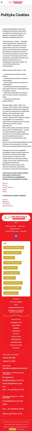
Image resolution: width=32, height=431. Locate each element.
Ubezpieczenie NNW (12, 231)
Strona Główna (10, 226)
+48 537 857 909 (9, 358)
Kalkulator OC (15, 229)
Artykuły (21, 226)
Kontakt (24, 231)
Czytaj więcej (20, 429)
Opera (4, 189)
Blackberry (6, 202)
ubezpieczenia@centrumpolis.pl (15, 368)
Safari (4, 191)
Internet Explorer (8, 187)
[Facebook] (16, 236)
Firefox (5, 185)
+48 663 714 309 (9, 361)
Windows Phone (8, 206)
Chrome (5, 183)
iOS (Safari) (6, 204)
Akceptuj (12, 429)
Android (5, 200)
